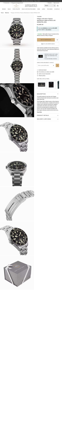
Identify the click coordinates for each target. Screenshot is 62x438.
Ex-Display (57, 9)
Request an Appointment (17, 2)
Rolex (9, 9)
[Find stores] (57, 65)
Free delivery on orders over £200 (46, 71)
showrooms (7, 2)
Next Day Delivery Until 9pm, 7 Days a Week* (31, 1)
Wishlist (50, 2)
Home (2, 12)
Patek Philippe (16, 9)
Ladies (43, 9)
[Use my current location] (53, 65)
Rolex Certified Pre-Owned (29, 9)
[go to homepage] (31, 5)
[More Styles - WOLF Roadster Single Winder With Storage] (51, 84)
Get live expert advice (49, 43)
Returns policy (42, 75)
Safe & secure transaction (44, 73)
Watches (7, 12)
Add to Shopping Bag (46, 39)
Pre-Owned (49, 9)
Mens (38, 9)
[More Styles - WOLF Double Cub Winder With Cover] (41, 84)
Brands (4, 9)
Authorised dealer (43, 69)
